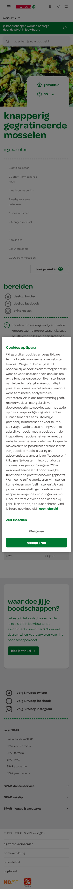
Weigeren (36, 531)
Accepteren (36, 542)
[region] (36, 444)
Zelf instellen (16, 520)
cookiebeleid (48, 508)
